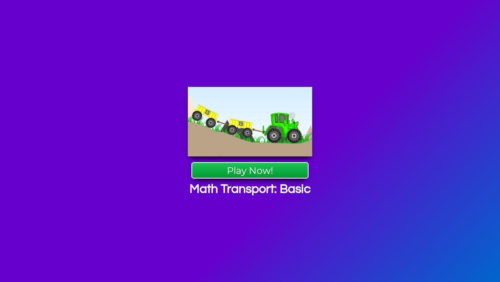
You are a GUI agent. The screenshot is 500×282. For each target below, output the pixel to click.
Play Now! (250, 170)
